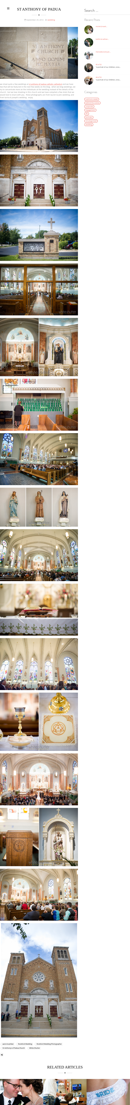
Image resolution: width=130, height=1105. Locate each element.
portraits (89, 117)
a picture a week (92, 99)
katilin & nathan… (102, 39)
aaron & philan (8, 1044)
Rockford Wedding (25, 1044)
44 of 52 (99, 77)
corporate (89, 106)
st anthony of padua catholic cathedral (45, 84)
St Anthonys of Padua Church (14, 1048)
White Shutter (34, 1048)
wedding (51, 20)
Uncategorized (91, 121)
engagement (90, 110)
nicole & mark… (101, 26)
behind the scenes (92, 103)
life (87, 113)
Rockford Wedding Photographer (49, 1044)
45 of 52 (99, 64)
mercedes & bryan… (103, 52)
